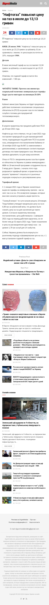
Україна (10, 10)
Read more (8, 335)
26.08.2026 (17, 458)
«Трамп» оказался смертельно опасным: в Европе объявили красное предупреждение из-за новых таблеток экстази (23, 317)
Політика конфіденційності (18, 522)
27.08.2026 (6, 431)
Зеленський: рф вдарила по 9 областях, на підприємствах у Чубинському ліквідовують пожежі (21, 425)
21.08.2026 (17, 493)
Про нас (33, 520)
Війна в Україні (10, 418)
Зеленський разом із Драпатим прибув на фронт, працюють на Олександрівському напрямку (29, 453)
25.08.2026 (17, 468)
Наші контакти (34, 522)
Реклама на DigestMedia (19, 520)
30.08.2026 (6, 322)
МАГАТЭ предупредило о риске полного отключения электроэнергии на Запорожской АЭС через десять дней (29, 379)
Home (4, 10)
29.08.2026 (17, 384)
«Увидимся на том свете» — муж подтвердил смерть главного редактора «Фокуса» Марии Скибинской (29, 357)
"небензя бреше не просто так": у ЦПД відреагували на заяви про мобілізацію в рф (29, 488)
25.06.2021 (5, 28)
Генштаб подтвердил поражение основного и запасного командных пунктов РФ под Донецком (27, 476)
